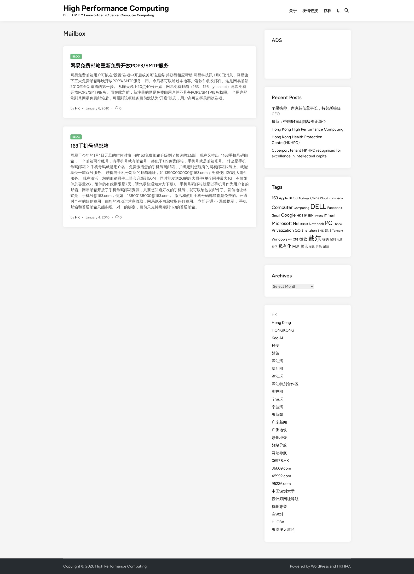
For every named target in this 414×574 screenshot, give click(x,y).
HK (77, 108)
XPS (296, 239)
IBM (311, 215)
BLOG (76, 56)
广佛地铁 (279, 430)
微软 (303, 239)
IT (325, 215)
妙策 (275, 353)
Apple (283, 198)
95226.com (281, 483)
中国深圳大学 (283, 491)
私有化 (284, 246)
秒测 (275, 345)
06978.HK (280, 460)
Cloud (324, 198)
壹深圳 (277, 514)
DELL (318, 206)
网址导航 (279, 453)
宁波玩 (277, 399)
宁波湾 (277, 407)
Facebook (334, 208)
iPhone (319, 215)
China (314, 198)
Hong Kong (281, 322)
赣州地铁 (279, 437)
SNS (328, 230)
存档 (327, 10)
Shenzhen (309, 230)
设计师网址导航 (285, 499)
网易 (295, 246)
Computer (282, 207)
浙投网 (277, 391)
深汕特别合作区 (285, 384)
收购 (325, 239)
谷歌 (319, 246)
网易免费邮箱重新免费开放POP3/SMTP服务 (119, 66)
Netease (300, 223)
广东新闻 (279, 422)
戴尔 (314, 238)
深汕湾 (277, 361)
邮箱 (326, 246)
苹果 (312, 246)
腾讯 (304, 246)
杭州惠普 (279, 506)
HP (304, 215)
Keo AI (277, 338)
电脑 (340, 239)
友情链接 (310, 10)
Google (288, 215)
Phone (338, 224)
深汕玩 (277, 376)
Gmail (276, 215)
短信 (274, 246)
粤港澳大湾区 (283, 529)
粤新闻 (277, 414)
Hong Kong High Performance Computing (307, 129)
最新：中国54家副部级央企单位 (299, 121)
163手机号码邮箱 (89, 146)
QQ (297, 230)
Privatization (283, 230)
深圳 (333, 239)
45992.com (281, 476)
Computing (301, 208)
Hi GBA (278, 522)
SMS (321, 230)
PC (329, 222)
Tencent (337, 230)
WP (290, 239)
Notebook (316, 224)
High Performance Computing (116, 8)
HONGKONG (283, 330)
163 (275, 197)
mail (331, 215)
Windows (279, 239)
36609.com (281, 468)
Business (304, 198)
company (336, 198)
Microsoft (282, 223)
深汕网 (277, 368)
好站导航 (279, 445)
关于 (293, 10)
